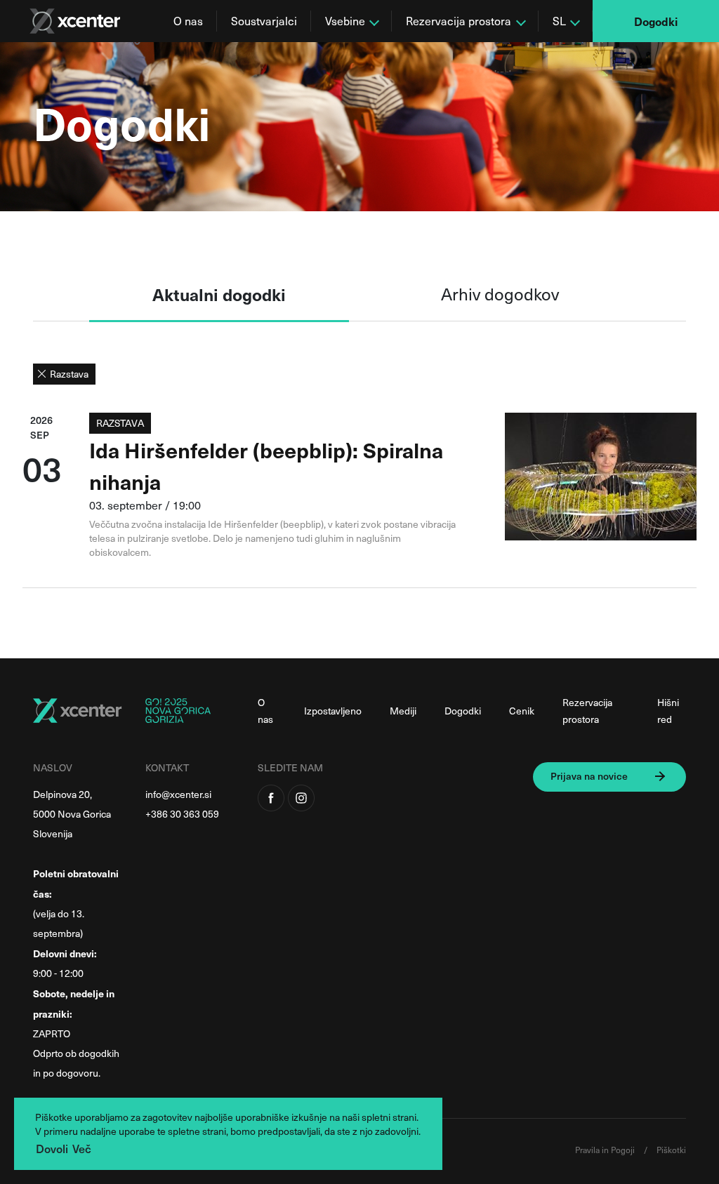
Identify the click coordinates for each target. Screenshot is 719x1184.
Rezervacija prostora (587, 711)
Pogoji (624, 1149)
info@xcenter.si (178, 794)
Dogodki (656, 21)
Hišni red (668, 711)
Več (81, 1148)
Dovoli (52, 1148)
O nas (188, 20)
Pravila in (593, 1149)
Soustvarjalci (264, 20)
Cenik (521, 710)
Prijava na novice (589, 776)
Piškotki (671, 1149)
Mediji (403, 710)
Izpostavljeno (333, 710)
